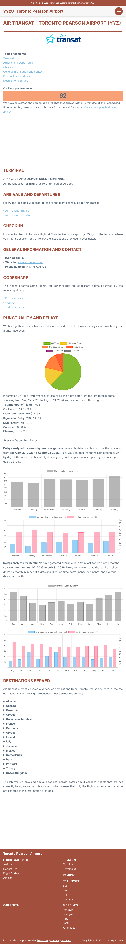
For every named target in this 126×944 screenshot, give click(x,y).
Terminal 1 (69, 864)
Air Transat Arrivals (17, 210)
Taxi (65, 890)
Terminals (70, 860)
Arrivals (8, 864)
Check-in (8, 67)
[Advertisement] (63, 141)
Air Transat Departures (19, 215)
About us (66, 940)
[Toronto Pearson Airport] (8, 11)
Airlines (7, 877)
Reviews (68, 909)
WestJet (10, 302)
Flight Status (11, 873)
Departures (10, 868)
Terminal (8, 58)
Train (66, 894)
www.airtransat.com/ (30, 262)
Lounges (68, 914)
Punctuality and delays (17, 76)
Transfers (68, 899)
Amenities (69, 927)
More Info (70, 905)
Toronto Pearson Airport (39, 11)
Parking (69, 875)
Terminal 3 (69, 868)
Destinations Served (15, 80)
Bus (65, 885)
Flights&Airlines (15, 860)
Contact (54, 940)
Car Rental (11, 905)
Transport (71, 881)
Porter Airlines (14, 298)
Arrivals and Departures (18, 62)
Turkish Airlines (14, 307)
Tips (65, 918)
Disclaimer (42, 940)
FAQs (66, 923)
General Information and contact (23, 71)
